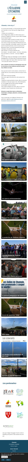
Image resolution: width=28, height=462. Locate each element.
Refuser (8, 459)
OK (3, 459)
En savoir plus (4, 457)
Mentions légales (14, 446)
